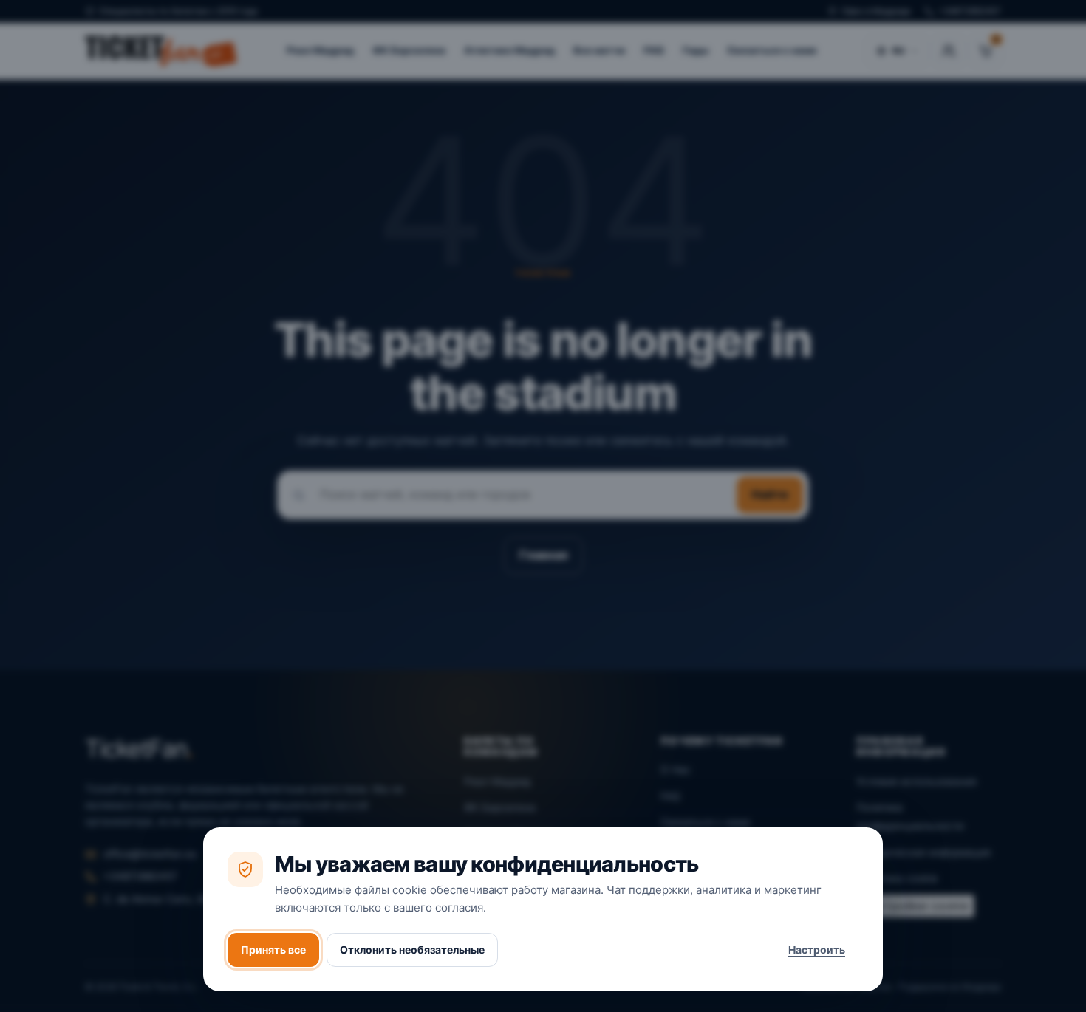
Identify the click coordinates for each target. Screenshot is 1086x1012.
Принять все (273, 949)
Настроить (816, 949)
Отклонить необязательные (412, 949)
